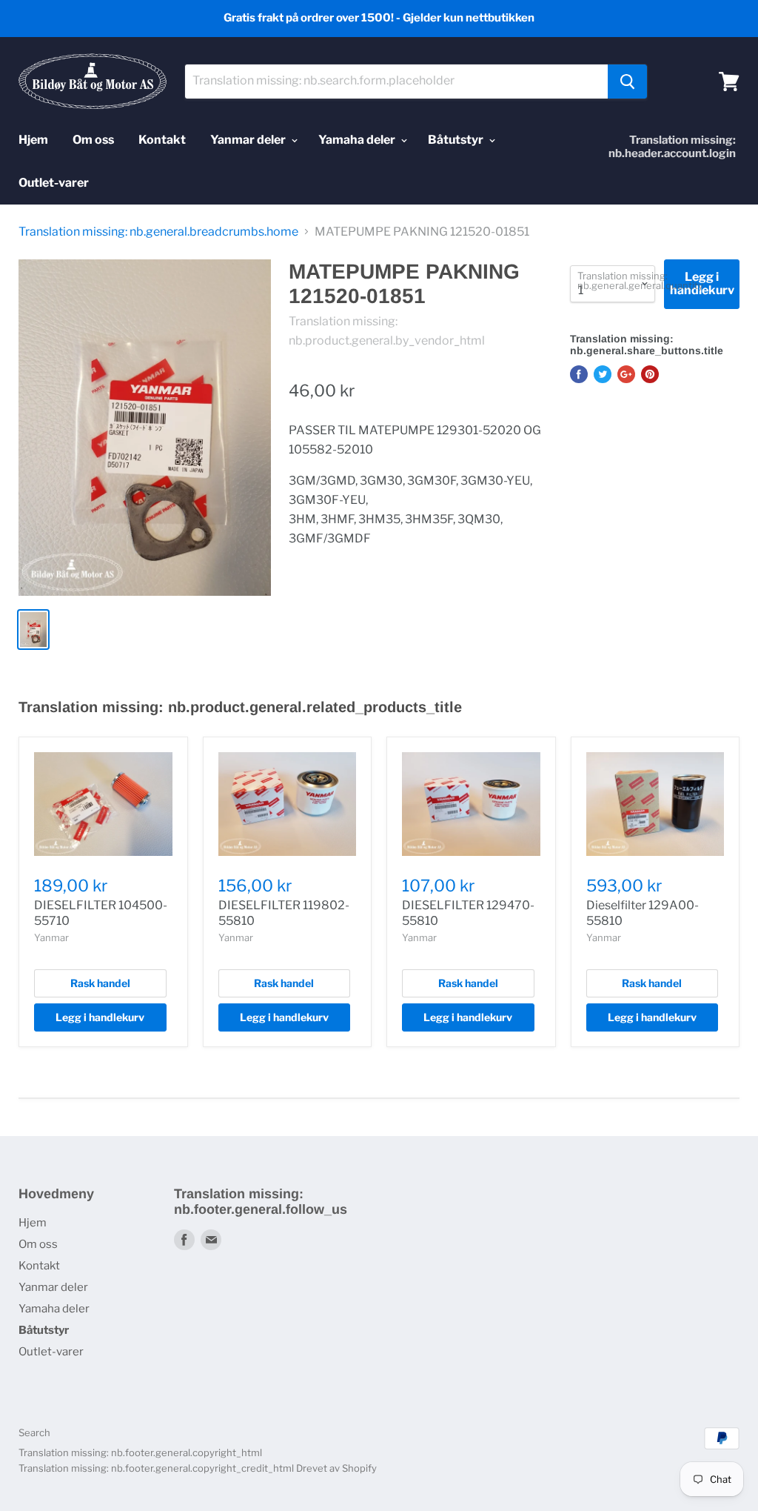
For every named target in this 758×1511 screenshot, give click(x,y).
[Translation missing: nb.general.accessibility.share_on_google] (626, 374)
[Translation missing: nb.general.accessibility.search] (627, 81)
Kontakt (162, 140)
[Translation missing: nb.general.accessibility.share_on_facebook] (579, 374)
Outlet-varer (54, 183)
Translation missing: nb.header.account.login (672, 146)
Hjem (33, 140)
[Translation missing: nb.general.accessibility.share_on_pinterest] (650, 374)
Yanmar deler (249, 140)
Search (34, 1432)
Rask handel (100, 983)
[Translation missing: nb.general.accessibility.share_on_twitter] (602, 374)
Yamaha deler (358, 140)
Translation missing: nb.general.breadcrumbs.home (158, 232)
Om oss (93, 140)
